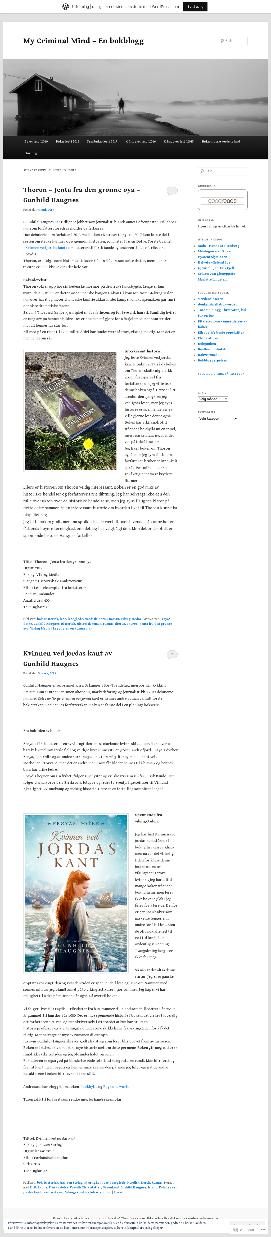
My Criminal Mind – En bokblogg (83, 40)
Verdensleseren (210, 299)
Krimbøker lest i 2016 (141, 142)
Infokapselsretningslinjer (143, 1228)
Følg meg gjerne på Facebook (221, 374)
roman (108, 624)
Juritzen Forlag (71, 1182)
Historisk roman (89, 624)
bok (40, 619)
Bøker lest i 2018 (67, 142)
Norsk (102, 619)
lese (63, 619)
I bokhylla (88, 1086)
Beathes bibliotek (212, 349)
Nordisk (91, 619)
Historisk (51, 619)
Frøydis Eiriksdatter (85, 1187)
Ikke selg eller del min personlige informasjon (182, 1218)
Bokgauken (207, 344)
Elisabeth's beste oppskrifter (221, 333)
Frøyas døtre (59, 1187)
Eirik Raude (38, 1187)
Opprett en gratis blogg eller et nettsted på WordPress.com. (99, 1218)
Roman (114, 619)
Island (152, 1187)
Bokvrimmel (207, 355)
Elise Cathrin (208, 338)
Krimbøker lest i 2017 (102, 142)
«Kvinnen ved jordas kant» (45, 247)
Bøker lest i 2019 (36, 142)
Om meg (31, 153)
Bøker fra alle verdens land (221, 142)
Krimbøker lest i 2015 (179, 142)
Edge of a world (115, 1086)
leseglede (75, 619)
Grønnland (111, 1187)
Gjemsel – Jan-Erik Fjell (216, 268)
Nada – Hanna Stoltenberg (219, 246)
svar (118, 1192)
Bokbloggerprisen (212, 361)
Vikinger (72, 1192)
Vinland (105, 1192)
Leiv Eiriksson (53, 1192)
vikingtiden (89, 1192)
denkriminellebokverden (218, 305)
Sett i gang (195, 6)
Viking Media (131, 619)
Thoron (119, 624)
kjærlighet (92, 1182)
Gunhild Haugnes (47, 624)
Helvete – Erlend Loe (214, 263)
